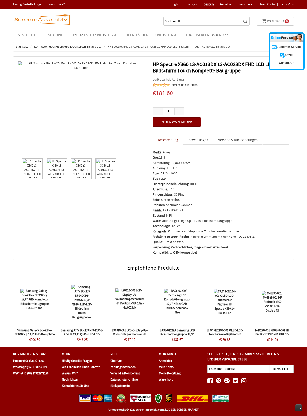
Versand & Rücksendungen (238, 140)
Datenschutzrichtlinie (124, 379)
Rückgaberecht (120, 386)
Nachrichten (70, 379)
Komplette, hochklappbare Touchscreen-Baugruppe (67, 47)
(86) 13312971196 (33, 361)
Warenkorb (277, 21)
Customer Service (289, 47)
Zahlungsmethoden (123, 367)
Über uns (116, 361)
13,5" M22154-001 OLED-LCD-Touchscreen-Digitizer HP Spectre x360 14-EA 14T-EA (225, 334)
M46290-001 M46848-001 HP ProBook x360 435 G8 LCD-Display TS (272, 334)
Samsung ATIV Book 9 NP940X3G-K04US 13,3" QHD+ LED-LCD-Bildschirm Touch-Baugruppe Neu (82, 336)
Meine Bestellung (170, 373)
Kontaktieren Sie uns (75, 386)
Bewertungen (198, 140)
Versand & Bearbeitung (125, 373)
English (175, 4)
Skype (289, 55)
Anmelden (225, 4)
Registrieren (246, 4)
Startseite (27, 35)
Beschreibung (168, 140)
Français (191, 4)
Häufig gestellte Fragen (28, 4)
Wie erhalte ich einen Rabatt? (81, 367)
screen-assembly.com (150, 410)
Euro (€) (285, 4)
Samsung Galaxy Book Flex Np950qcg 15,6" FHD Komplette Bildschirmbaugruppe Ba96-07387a (35, 336)
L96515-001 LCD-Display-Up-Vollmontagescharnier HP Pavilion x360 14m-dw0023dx (129, 334)
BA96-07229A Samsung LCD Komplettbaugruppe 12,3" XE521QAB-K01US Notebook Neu (177, 334)
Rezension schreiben (184, 85)
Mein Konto (267, 4)
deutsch (209, 4)
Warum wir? (57, 4)
